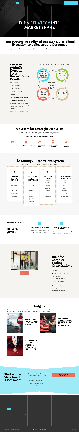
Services (24, 3)
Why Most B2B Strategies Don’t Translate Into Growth (31, 322)
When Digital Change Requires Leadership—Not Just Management (65, 322)
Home (17, 3)
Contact (59, 3)
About (52, 3)
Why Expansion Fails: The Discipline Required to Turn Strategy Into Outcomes (31, 345)
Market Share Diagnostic (35, 3)
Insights (46, 3)
